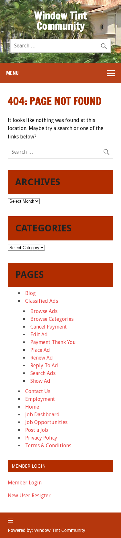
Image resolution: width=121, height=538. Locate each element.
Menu (12, 72)
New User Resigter (29, 495)
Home (32, 407)
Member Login (25, 483)
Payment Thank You (53, 342)
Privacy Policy (41, 438)
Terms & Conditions (48, 445)
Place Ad (40, 350)
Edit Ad (39, 334)
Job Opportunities (46, 422)
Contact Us (37, 391)
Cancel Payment (48, 327)
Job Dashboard (42, 414)
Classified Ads (41, 301)
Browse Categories (52, 319)
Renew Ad (41, 358)
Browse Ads (43, 311)
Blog (30, 293)
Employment (40, 399)
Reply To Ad (44, 365)
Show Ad (40, 381)
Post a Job (36, 430)
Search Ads (42, 373)
